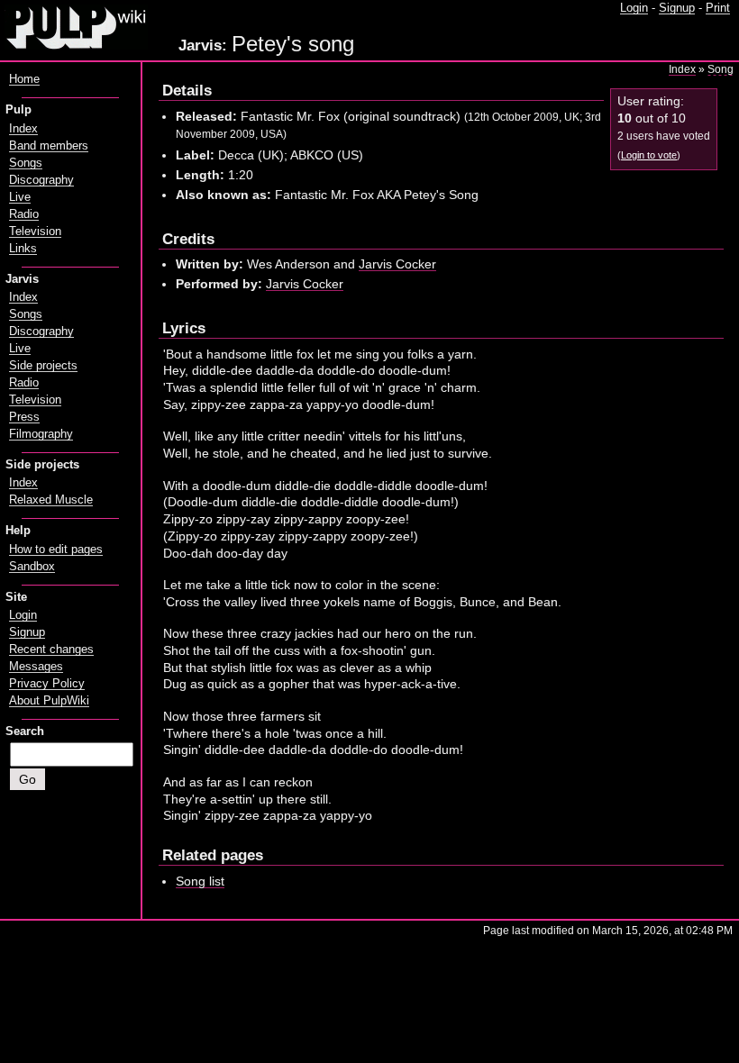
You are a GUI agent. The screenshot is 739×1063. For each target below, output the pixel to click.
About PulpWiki (49, 701)
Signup (677, 8)
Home (24, 79)
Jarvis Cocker (397, 264)
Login (634, 8)
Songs (25, 163)
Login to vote (649, 155)
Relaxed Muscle (51, 500)
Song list (200, 881)
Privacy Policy (47, 683)
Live (20, 197)
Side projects (43, 365)
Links (23, 248)
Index (682, 69)
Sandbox (32, 566)
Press (24, 417)
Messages (36, 666)
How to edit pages (56, 549)
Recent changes (51, 649)
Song (720, 69)
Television (35, 231)
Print (718, 8)
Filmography (41, 434)
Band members (48, 146)
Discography (41, 180)
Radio (24, 214)
